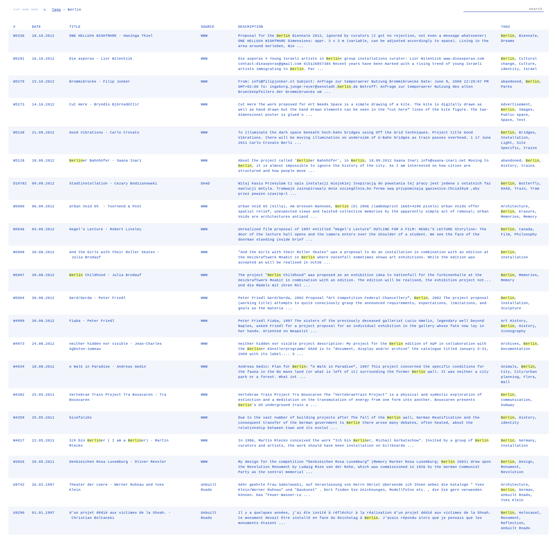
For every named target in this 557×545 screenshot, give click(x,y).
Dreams (507, 41)
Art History (513, 321)
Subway (507, 405)
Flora (529, 377)
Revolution (512, 472)
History (509, 166)
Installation (514, 138)
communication (515, 400)
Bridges (527, 132)
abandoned (511, 82)
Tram (534, 189)
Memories (510, 217)
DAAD (505, 189)
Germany (527, 440)
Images (526, 110)
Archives (510, 344)
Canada (526, 229)
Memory (530, 217)
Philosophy (525, 234)
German (526, 490)
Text (521, 120)
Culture (527, 64)
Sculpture (511, 308)
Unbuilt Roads (515, 495)
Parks (506, 87)
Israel (530, 69)
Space (506, 120)
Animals (509, 367)
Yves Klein (512, 500)
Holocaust (529, 513)
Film (505, 234)
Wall (505, 382)
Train (520, 189)
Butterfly (529, 183)
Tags (56, 10)
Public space (514, 115)
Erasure (527, 211)
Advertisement (515, 104)
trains (530, 148)
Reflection (512, 523)
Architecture (514, 206)
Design (526, 462)
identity (510, 69)
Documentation (515, 349)
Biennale (528, 36)
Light (506, 143)
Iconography (513, 331)
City (505, 372)
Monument (510, 467)
